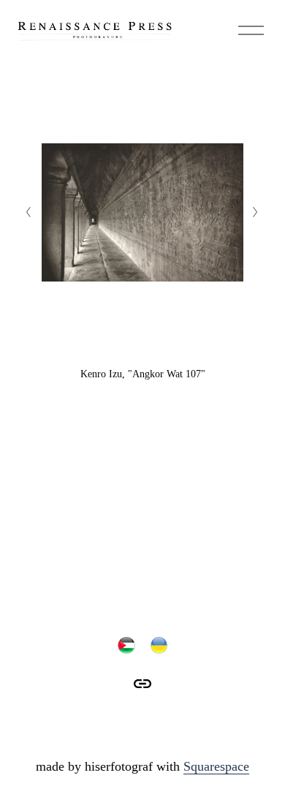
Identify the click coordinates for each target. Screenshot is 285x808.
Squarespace (216, 766)
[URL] (142, 683)
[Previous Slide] (29, 212)
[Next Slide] (256, 212)
